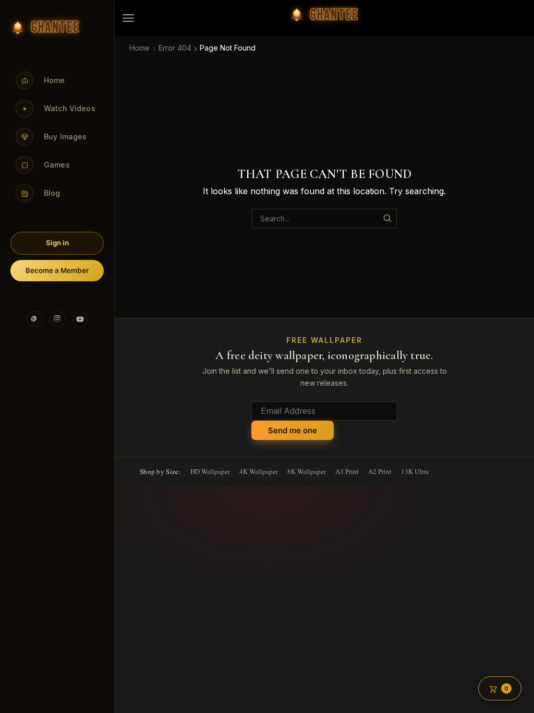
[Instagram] (57, 319)
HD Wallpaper (210, 471)
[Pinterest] (34, 319)
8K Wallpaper (306, 471)
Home (139, 47)
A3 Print (347, 471)
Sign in (57, 243)
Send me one (292, 430)
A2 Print (380, 471)
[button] (128, 18)
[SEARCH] (387, 218)
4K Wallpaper (258, 471)
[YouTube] (80, 319)
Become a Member (57, 270)
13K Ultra (415, 471)
